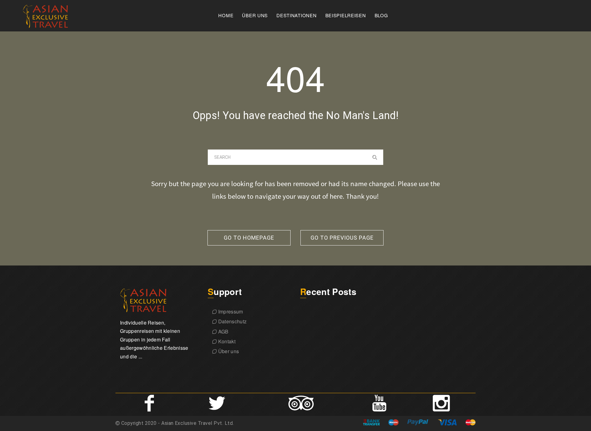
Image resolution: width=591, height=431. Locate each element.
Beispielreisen (345, 15)
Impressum (230, 311)
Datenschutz (232, 321)
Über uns (255, 15)
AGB (222, 331)
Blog (381, 15)
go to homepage (249, 237)
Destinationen (296, 15)
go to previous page (342, 237)
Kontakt (226, 341)
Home (225, 15)
